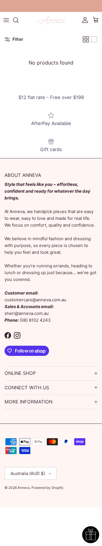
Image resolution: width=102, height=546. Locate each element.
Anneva (24, 487)
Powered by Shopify (47, 487)
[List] (94, 39)
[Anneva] (51, 20)
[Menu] (6, 20)
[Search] (18, 20)
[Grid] (85, 39)
